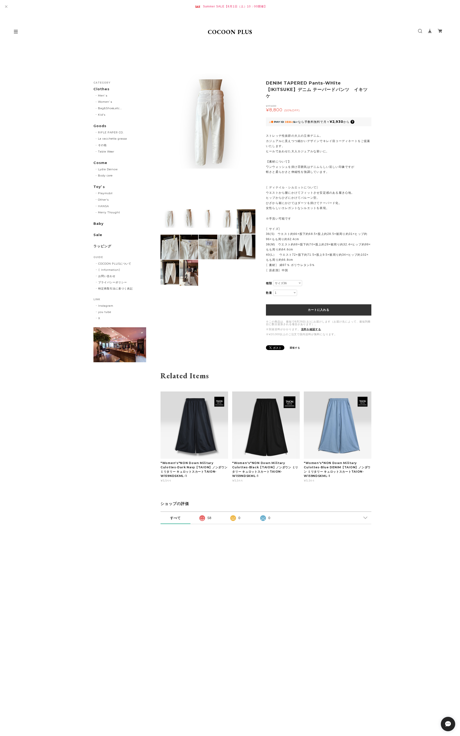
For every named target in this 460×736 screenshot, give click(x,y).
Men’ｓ (103, 95)
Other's (103, 199)
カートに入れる (318, 309)
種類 (269, 283)
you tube (104, 312)
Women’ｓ (105, 101)
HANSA (103, 206)
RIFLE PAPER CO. (111, 132)
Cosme (100, 163)
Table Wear (106, 151)
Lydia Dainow (108, 169)
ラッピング (102, 246)
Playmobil (105, 193)
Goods (99, 126)
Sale (97, 235)
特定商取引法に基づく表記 (115, 288)
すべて (175, 518)
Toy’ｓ (99, 187)
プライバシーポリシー (112, 282)
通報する (295, 347)
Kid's (101, 114)
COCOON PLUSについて (114, 263)
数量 (269, 292)
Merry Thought (109, 212)
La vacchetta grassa (112, 138)
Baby (98, 224)
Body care (105, 175)
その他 (102, 145)
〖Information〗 (109, 270)
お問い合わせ (106, 276)
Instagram (105, 305)
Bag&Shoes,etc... (110, 108)
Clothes (101, 89)
